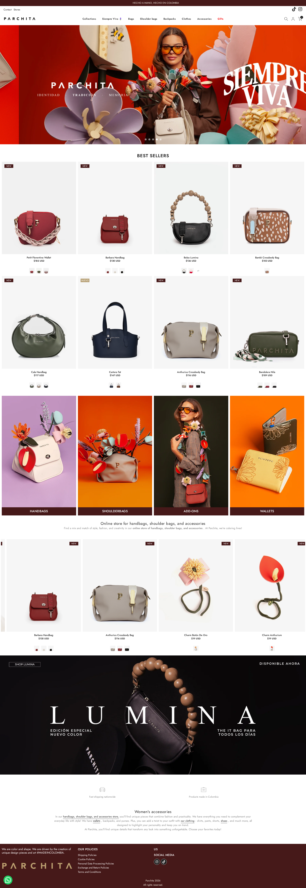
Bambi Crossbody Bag (267, 257)
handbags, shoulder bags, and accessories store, (91, 817)
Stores (17, 9)
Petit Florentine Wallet (39, 257)
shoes (224, 821)
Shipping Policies (87, 855)
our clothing (187, 821)
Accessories (204, 19)
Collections (89, 19)
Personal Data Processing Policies (96, 863)
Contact (8, 9)
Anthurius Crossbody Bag (191, 372)
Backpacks (169, 19)
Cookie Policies (86, 859)
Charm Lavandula (130, 635)
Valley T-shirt (282, 635)
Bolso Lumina (191, 257)
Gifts (220, 19)
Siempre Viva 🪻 (112, 19)
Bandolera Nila (267, 372)
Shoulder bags (148, 19)
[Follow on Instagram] (157, 862)
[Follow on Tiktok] (164, 862)
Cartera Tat (115, 372)
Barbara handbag (115, 257)
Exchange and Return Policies (93, 867)
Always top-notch (206, 635)
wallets (96, 821)
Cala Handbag (39, 372)
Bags (131, 19)
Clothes (186, 19)
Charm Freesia (54, 635)
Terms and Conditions (89, 872)
